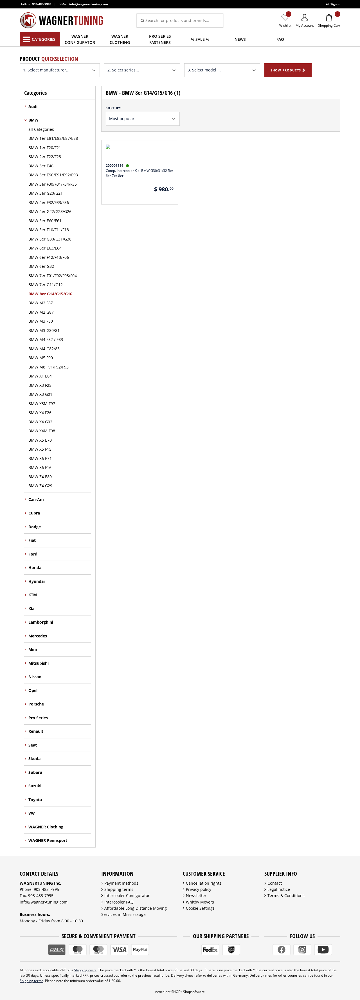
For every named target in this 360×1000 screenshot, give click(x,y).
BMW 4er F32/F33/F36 (48, 202)
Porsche (36, 704)
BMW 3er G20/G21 (45, 193)
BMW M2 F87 (40, 302)
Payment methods (121, 883)
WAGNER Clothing (45, 827)
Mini (32, 649)
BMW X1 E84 (40, 376)
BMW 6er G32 (41, 266)
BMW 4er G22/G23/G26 (49, 211)
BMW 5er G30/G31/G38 (49, 239)
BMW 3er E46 (40, 165)
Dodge (34, 526)
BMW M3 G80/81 (44, 330)
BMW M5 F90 (40, 357)
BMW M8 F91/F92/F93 (48, 367)
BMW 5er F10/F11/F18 (48, 229)
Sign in (335, 4)
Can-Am (36, 499)
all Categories (41, 129)
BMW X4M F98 (41, 430)
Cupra (34, 513)
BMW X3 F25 (39, 385)
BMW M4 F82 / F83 (45, 339)
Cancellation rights (203, 883)
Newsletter (196, 895)
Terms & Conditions (286, 895)
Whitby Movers (200, 902)
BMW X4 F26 (39, 412)
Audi (32, 106)
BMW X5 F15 (39, 449)
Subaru (35, 772)
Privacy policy (198, 889)
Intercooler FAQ (119, 902)
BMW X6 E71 (40, 458)
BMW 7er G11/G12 (45, 284)
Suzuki (34, 785)
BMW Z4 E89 (40, 476)
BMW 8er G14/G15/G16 (50, 293)
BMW (33, 120)
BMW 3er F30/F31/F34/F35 (52, 184)
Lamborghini (40, 622)
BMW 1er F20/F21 (44, 147)
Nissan (34, 676)
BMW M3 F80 (40, 321)
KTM (32, 594)
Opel (32, 690)
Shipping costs (85, 970)
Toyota (35, 799)
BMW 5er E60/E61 (45, 220)
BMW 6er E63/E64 (45, 248)
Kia (31, 608)
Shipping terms (118, 889)
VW (31, 813)
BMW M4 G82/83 (44, 348)
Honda (34, 567)
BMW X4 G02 (40, 421)
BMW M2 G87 (41, 312)
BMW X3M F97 (41, 403)
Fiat (32, 540)
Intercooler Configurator (127, 895)
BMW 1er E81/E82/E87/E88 (53, 138)
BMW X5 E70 (40, 440)
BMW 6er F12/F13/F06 (48, 257)
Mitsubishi (38, 663)
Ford (32, 554)
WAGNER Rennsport (47, 840)
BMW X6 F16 (39, 467)
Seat (32, 745)
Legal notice (278, 889)
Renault (35, 731)
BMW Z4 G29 (40, 485)
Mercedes (37, 636)
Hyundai (36, 581)
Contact (274, 883)
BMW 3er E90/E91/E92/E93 (53, 174)
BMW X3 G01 (40, 394)
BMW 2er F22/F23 (44, 156)
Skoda (34, 758)
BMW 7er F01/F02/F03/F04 (52, 275)
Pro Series (38, 717)
